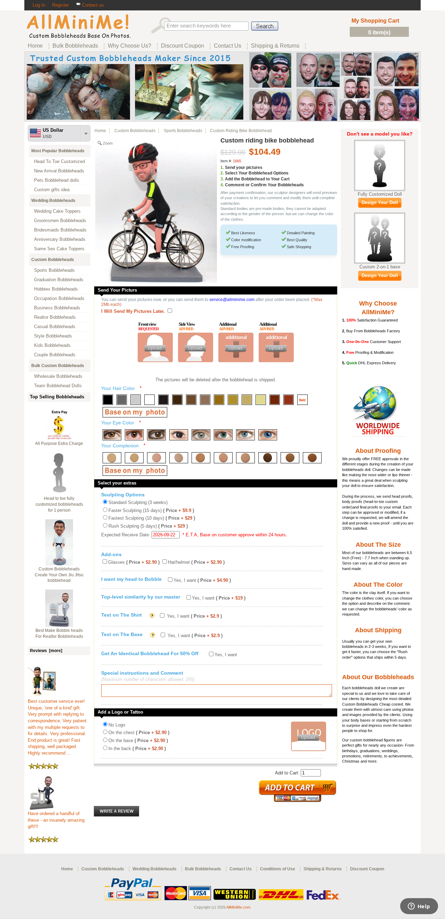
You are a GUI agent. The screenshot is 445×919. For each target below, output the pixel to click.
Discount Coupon (367, 869)
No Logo (116, 724)
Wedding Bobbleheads (53, 200)
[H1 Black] (108, 400)
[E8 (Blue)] (267, 434)
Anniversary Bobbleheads (60, 239)
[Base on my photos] (135, 412)
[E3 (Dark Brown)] (156, 434)
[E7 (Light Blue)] (245, 434)
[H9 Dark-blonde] (219, 400)
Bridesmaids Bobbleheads (60, 230)
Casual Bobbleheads (54, 326)
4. (222, 184)
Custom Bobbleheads (52, 259)
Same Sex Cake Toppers (59, 248)
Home (100, 130)
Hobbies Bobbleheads (56, 289)
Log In (39, 5)
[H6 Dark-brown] (177, 400)
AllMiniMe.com (238, 907)
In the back (137, 748)
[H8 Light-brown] (205, 400)
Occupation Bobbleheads (59, 298)
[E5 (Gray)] (201, 434)
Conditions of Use (277, 869)
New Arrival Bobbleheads (59, 170)
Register (60, 5)
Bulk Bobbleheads (203, 869)
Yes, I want (202, 580)
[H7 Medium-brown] (191, 400)
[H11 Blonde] (247, 400)
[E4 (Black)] (178, 434)
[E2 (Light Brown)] (134, 434)
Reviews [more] (46, 650)
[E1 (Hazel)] (112, 434)
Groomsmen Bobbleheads (60, 220)
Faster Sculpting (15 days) (151, 510)
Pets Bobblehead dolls (56, 180)
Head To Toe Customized (59, 161)
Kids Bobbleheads (52, 345)
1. (222, 167)
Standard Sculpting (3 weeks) (138, 502)
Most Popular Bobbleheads (57, 150)
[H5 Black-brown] (163, 400)
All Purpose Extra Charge (59, 443)
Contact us (92, 5)
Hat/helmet (196, 562)
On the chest (138, 732)
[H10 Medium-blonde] (233, 400)
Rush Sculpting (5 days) (148, 526)
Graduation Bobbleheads (58, 279)
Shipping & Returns (323, 869)
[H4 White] (149, 400)
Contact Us (240, 869)
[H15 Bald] (302, 400)
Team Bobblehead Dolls (58, 385)
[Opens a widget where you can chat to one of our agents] (419, 907)
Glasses (134, 562)
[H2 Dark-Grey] (121, 400)
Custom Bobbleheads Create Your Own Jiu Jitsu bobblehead (59, 575)
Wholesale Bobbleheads (58, 376)
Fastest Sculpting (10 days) (151, 518)
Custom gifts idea (52, 189)
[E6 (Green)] (223, 434)
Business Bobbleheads (57, 307)
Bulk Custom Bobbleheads (57, 365)
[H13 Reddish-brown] (274, 400)
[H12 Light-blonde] (261, 400)
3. (222, 179)
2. (222, 173)
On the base (138, 740)
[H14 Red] (288, 400)
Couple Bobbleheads (54, 354)
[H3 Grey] (135, 400)
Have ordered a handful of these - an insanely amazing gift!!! (56, 820)
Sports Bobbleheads (54, 270)
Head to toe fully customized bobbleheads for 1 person (59, 504)
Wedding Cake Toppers (57, 211)
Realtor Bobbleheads (55, 317)
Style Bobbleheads (53, 336)
